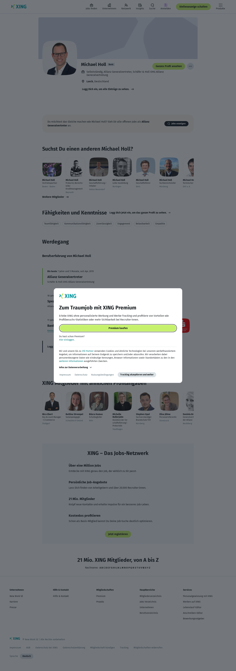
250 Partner (88, 351)
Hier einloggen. (66, 339)
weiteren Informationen (71, 361)
